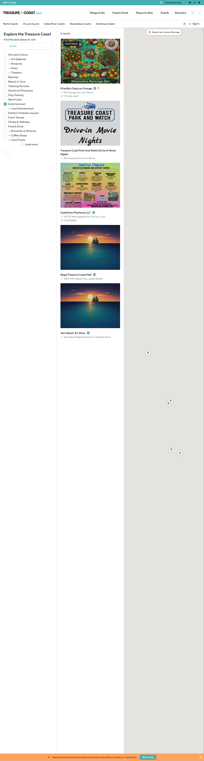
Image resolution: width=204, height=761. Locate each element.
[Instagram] (195, 2)
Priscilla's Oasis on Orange (76, 88)
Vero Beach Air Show (72, 333)
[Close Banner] (201, 757)
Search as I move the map (166, 32)
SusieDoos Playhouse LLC (75, 212)
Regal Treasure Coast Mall (75, 274)
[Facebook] (190, 2)
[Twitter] (199, 2)
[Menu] (192, 12)
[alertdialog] (102, 757)
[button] (185, 24)
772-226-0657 (71, 96)
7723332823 (70, 220)
